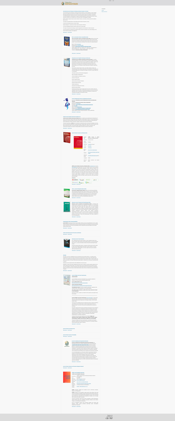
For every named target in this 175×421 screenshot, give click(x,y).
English (103, 10)
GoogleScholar (93, 155)
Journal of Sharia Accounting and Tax (69, 328)
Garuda (89, 155)
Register (110, 0)
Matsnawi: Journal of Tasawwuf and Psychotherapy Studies (81, 202)
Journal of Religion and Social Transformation (79, 275)
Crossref (96, 155)
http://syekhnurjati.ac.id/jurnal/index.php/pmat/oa (84, 104)
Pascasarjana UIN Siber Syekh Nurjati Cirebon (84, 383)
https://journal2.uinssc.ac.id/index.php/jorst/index (80, 282)
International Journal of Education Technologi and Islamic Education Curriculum (75, 11)
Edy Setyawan (79, 44)
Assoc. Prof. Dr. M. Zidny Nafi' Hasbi (82, 381)
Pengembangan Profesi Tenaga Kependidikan (70, 221)
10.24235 (89, 144)
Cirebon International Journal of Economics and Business (72, 232)
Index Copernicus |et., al (83, 386)
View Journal (65, 32)
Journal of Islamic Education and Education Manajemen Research (73, 366)
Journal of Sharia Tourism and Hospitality (69, 334)
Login (113, 0)
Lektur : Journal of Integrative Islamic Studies (79, 188)
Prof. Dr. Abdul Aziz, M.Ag (81, 380)
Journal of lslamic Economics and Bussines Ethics (79, 132)
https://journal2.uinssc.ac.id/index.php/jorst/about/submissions (82, 285)
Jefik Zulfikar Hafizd (80, 45)
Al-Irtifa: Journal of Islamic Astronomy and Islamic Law (71, 116)
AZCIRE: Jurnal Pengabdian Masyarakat (78, 372)
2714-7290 (75, 105)
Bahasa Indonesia (104, 11)
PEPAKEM (64, 255)
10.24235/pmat (78, 103)
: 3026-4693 (90, 297)
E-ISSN (88, 297)
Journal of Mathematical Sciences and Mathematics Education (81, 98)
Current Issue (70, 32)
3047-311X (90, 147)
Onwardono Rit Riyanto (81, 108)
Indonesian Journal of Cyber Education (78, 238)
